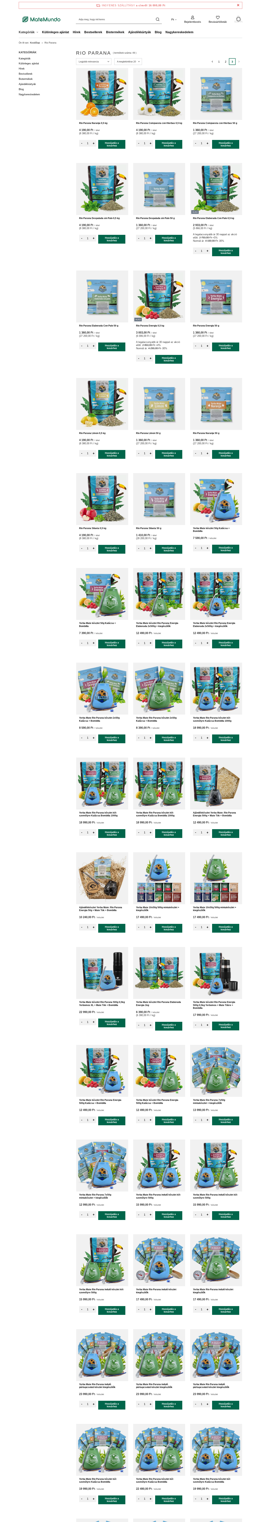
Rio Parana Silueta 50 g (148, 528)
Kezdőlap (35, 42)
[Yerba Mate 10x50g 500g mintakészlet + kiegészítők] (159, 878)
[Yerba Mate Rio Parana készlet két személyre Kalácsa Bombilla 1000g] (216, 689)
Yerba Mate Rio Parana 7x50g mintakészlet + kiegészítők (209, 1101)
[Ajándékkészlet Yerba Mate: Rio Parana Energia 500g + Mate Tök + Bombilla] (216, 783)
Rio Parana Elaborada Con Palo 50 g (98, 325)
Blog (158, 32)
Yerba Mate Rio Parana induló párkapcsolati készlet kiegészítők (97, 1386)
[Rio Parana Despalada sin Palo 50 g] (159, 189)
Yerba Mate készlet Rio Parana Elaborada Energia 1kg (158, 1004)
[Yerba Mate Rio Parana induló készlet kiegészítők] (159, 1260)
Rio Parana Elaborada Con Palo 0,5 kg (213, 218)
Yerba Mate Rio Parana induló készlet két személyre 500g (158, 1196)
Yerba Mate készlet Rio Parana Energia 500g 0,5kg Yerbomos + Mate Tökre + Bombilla (214, 1005)
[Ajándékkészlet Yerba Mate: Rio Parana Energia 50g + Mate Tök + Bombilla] (102, 878)
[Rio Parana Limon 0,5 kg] (102, 404)
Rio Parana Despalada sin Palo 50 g (155, 218)
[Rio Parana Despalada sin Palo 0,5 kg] (102, 189)
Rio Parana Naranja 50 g (206, 433)
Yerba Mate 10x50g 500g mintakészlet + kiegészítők (157, 909)
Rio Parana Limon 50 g (148, 433)
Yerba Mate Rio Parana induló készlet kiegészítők (156, 1291)
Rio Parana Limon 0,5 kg (92, 433)
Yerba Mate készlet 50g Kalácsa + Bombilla (211, 530)
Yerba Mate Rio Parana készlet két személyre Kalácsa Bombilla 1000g (212, 719)
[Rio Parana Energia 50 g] (216, 296)
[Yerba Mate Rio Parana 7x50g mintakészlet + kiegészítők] (216, 1071)
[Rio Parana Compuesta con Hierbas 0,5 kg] (159, 94)
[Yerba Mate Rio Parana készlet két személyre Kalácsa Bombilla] (102, 1450)
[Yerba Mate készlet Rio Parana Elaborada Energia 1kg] (159, 973)
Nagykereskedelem (179, 32)
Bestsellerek (93, 32)
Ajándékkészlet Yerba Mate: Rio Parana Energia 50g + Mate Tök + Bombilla (100, 909)
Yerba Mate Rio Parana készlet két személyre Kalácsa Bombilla (97, 1480)
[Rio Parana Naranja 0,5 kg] (102, 94)
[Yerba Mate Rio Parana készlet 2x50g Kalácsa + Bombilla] (102, 689)
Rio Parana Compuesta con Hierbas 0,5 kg (159, 123)
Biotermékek (115, 32)
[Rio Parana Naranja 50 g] (216, 404)
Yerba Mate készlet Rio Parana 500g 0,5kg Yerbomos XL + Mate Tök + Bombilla (102, 1004)
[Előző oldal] (212, 61)
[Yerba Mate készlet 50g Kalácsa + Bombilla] (216, 499)
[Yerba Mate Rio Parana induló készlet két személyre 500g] (159, 1166)
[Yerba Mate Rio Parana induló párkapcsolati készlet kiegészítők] (102, 1355)
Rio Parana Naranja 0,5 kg (93, 123)
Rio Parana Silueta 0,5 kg (92, 528)
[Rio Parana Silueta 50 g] (159, 499)
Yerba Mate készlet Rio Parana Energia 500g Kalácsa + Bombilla (100, 1101)
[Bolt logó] (41, 19)
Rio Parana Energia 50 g (206, 325)
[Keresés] (157, 19)
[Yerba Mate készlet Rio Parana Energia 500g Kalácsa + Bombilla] (102, 1071)
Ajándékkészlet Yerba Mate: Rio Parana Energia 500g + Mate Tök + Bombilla (214, 814)
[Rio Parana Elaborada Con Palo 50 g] (102, 296)
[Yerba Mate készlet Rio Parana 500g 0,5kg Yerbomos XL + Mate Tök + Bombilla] (102, 973)
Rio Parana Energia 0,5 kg (150, 325)
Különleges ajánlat (55, 32)
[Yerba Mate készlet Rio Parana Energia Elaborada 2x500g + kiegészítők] (159, 594)
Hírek (76, 32)
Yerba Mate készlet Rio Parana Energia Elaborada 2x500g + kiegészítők (157, 625)
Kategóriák (27, 52)
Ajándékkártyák (139, 32)
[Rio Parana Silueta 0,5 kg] (102, 499)
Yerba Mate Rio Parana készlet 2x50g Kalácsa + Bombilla (99, 719)
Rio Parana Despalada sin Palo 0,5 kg (99, 218)
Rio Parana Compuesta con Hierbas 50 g (215, 123)
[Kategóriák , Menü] (38, 33)
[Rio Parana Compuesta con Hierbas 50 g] (216, 94)
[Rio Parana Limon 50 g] (159, 404)
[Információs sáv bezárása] (238, 5)
